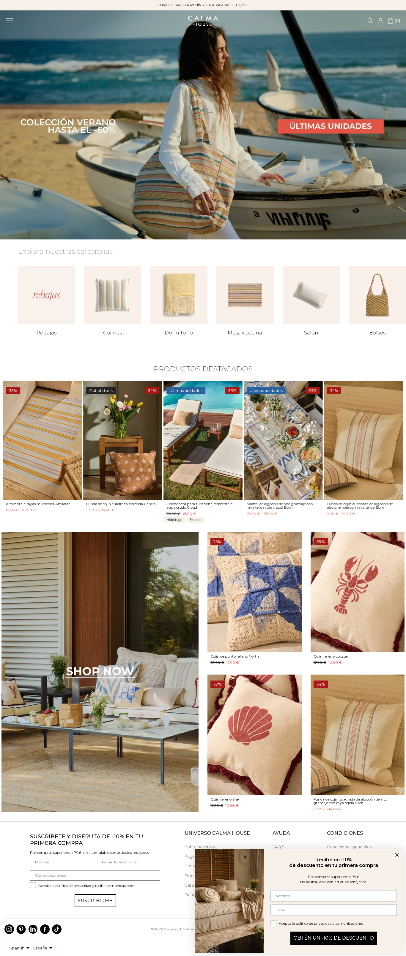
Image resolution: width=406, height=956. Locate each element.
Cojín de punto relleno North (234, 656)
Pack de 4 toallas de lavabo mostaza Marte (202, 504)
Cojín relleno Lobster (331, 656)
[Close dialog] (397, 855)
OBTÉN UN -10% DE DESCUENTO (333, 938)
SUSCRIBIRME (95, 900)
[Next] (392, 440)
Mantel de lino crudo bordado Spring (278, 504)
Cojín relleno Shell (225, 799)
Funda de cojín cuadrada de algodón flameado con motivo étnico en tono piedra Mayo (117, 507)
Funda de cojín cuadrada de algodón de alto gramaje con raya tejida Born (350, 801)
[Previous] (14, 440)
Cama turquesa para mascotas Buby (37, 504)
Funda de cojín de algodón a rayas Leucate (363, 504)
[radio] (9, 519)
